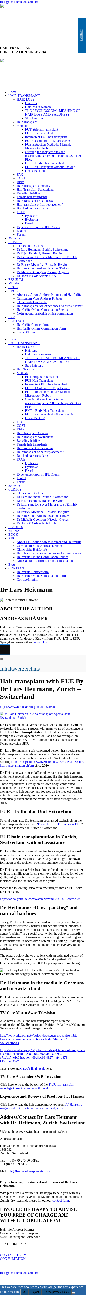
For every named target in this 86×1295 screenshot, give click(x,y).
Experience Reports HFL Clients (38, 227)
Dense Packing (35, 170)
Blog (11, 317)
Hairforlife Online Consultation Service (42, 309)
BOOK (13, 287)
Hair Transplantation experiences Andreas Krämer (49, 306)
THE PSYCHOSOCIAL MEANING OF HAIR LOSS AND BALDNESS (52, 112)
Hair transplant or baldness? (35, 201)
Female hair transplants (32, 197)
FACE (21, 212)
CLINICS (15, 242)
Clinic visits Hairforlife (32, 302)
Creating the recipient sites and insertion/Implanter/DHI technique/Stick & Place (53, 155)
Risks (20, 182)
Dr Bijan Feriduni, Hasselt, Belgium (40, 253)
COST (21, 178)
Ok (24, 1292)
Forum (21, 234)
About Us (40, 642)
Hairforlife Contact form (33, 324)
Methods (22, 125)
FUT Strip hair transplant (41, 129)
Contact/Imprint (27, 332)
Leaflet (21, 231)
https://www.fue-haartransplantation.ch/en (27, 707)
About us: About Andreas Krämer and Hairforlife (49, 294)
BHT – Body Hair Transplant (44, 163)
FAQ (20, 174)
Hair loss (31, 103)
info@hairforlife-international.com (22, 1248)
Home (12, 92)
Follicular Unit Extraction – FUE (59, 824)
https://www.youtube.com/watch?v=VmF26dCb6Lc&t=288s (40, 899)
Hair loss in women (38, 107)
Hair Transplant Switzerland (35, 189)
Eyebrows (31, 219)
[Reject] (73, 1293)
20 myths (14, 238)
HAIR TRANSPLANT (24, 95)
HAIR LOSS (25, 99)
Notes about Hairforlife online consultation (45, 313)
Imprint (5, 1265)
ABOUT (14, 291)
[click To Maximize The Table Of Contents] (5, 649)
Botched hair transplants (32, 208)
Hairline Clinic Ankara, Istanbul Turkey (43, 268)
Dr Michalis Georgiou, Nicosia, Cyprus (43, 272)
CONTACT (16, 321)
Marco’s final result (32, 1068)
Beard (29, 223)
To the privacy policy (56, 1292)
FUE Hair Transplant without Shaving (50, 167)
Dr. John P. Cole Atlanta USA (36, 276)
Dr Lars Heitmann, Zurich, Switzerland (42, 249)
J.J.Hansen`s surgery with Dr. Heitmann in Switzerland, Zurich (41, 1106)
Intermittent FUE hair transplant (46, 137)
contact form (60, 1200)
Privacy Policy (10, 1280)
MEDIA (13, 283)
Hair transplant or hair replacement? (40, 204)
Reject (35, 1292)
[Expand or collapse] (1, 659)
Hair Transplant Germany (33, 186)
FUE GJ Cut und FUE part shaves (47, 140)
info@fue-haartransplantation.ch (29, 1171)
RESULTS (15, 279)
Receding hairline (28, 193)
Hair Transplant (27, 122)
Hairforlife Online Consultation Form (41, 328)
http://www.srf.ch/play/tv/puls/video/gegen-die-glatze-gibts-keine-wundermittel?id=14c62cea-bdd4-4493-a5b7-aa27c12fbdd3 (39, 1039)
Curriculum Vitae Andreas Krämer (39, 298)
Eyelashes (31, 216)
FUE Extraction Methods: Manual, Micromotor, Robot (48, 146)
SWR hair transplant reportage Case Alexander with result (37, 1086)
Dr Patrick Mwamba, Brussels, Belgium (43, 264)
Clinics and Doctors (30, 246)
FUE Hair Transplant (39, 133)
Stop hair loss (34, 118)
